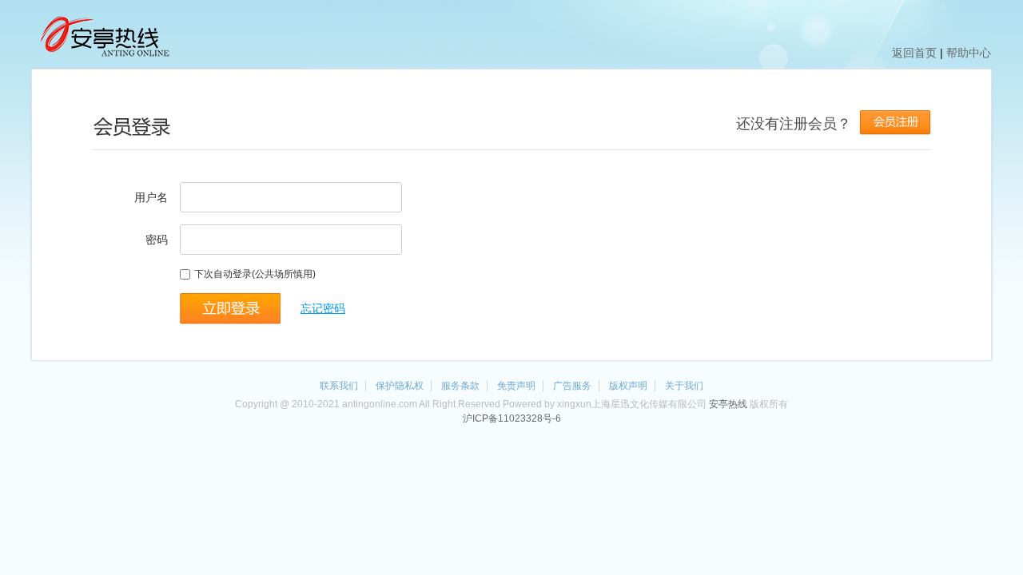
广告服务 (572, 385)
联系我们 (339, 385)
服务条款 (460, 385)
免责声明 (516, 385)
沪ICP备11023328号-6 (512, 418)
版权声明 (628, 385)
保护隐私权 (400, 385)
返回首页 (914, 52)
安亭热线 (728, 404)
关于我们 (684, 385)
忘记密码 (323, 308)
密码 (156, 239)
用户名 (151, 197)
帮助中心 (968, 52)
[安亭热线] (104, 57)
